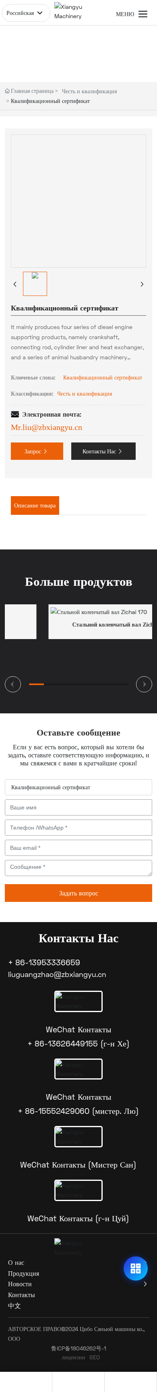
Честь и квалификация (89, 91)
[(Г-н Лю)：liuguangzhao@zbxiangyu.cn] (131, 1382)
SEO (94, 1357)
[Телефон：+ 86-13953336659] (78, 1382)
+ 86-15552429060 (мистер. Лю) (78, 1110)
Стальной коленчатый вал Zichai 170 (80, 625)
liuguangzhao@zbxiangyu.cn (57, 974)
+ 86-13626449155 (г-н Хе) (78, 1043)
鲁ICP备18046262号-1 (78, 1348)
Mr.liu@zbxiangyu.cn (46, 427)
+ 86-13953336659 (44, 962)
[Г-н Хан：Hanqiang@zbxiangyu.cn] (26, 1382)
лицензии (73, 1357)
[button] (13, 684)
